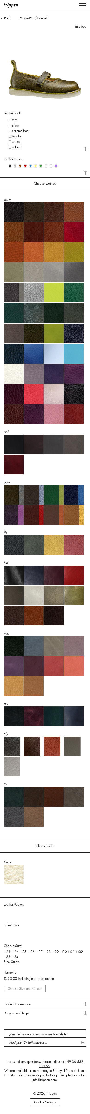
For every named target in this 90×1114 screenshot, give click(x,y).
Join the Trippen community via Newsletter (38, 1034)
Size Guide (11, 962)
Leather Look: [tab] (13, 113)
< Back (6, 18)
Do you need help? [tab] (17, 1013)
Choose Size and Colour (25, 988)
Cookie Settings (45, 1102)
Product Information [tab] (17, 1004)
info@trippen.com (44, 1080)
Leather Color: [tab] (13, 159)
